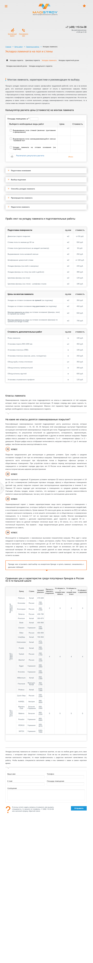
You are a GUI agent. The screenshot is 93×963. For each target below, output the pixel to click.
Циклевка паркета (32, 60)
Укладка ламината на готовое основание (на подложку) (34, 148)
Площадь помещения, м (18, 119)
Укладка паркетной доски (68, 60)
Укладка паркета (16, 60)
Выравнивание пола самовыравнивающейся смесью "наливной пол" (34, 139)
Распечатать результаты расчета (30, 156)
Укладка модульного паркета (40, 66)
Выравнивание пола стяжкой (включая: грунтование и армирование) (34, 131)
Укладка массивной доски (16, 66)
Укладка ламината (49, 60)
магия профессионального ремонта (45, 14)
